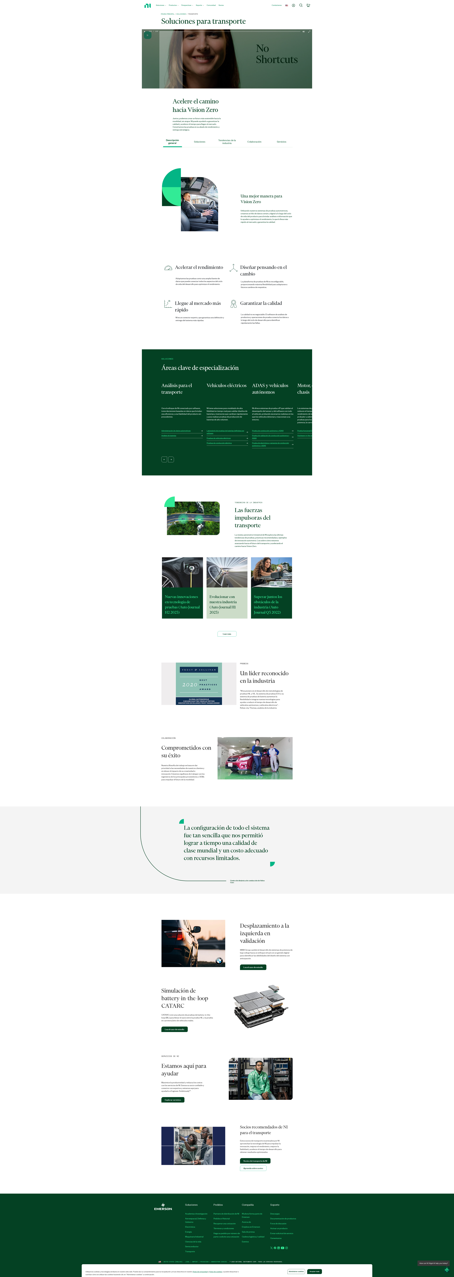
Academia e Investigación (196, 1213)
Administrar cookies (219, 1262)
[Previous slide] (164, 459)
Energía (188, 1231)
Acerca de (246, 1222)
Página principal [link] (167, 14)
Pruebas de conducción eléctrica (219, 443)
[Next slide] (171, 459)
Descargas (275, 1213)
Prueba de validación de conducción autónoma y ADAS (270, 436)
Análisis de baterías (168, 435)
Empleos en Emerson (251, 1226)
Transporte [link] (193, 14)
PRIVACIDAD (204, 1262)
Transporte (190, 1251)
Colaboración (254, 141)
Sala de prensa (248, 1231)
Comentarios (276, 1238)
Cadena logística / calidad (253, 1236)
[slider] (229, 60)
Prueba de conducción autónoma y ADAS (268, 430)
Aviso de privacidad (200, 1271)
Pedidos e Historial (222, 1218)
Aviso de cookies (215, 1271)
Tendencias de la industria (227, 141)
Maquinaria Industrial (194, 1236)
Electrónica (190, 1226)
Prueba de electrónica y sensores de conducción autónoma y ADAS (270, 444)
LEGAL (187, 1262)
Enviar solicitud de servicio (281, 1233)
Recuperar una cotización (225, 1223)
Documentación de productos (283, 1218)
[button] (145, 59)
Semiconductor (192, 1246)
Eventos (245, 1241)
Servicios (281, 141)
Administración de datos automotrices (176, 430)
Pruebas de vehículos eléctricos (219, 438)
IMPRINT (195, 1262)
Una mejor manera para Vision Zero (261, 198)
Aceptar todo (315, 1271)
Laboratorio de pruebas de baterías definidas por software (225, 431)
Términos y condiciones (224, 1228)
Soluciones (199, 141)
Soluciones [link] (181, 14)
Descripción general (172, 141)
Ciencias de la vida (193, 1241)
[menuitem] (161, 6)
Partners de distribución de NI (226, 1213)
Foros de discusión (278, 1223)
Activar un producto (279, 1228)
